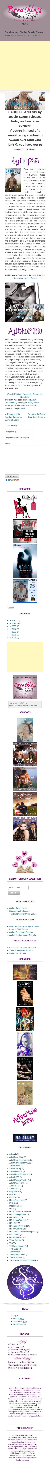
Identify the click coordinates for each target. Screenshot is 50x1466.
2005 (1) (14, 635)
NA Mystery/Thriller (17, 1226)
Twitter (18, 394)
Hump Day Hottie (16, 1200)
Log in (15, 1316)
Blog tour (13, 1194)
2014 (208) (15, 623)
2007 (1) (14, 629)
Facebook (26, 394)
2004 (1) (14, 638)
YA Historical (14, 1252)
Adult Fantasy (15, 1169)
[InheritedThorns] (25, 1030)
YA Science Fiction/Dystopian (22, 1260)
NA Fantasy (14, 1217)
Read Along (14, 1235)
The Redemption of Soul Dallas (22, 914)
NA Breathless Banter (18, 1212)
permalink (21, 408)
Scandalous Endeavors (19, 911)
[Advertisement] (25, 65)
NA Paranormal (16, 1229)
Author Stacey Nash (18, 908)
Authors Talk (14, 1186)
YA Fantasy (14, 1249)
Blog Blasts (14, 1192)
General (12, 1197)
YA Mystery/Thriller (17, 1255)
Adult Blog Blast (16, 1157)
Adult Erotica (14, 1166)
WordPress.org (19, 1324)
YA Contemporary (17, 1246)
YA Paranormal (15, 1257)
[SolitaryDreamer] (25, 815)
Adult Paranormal (16, 1183)
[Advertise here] (25, 1129)
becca (37, 35)
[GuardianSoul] (25, 840)
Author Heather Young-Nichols (22, 935)
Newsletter (25, 397)
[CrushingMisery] (25, 1055)
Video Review (15, 1240)
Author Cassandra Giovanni (21, 932)
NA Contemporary (17, 1214)
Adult (28, 400)
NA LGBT (13, 1223)
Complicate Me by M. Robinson (22, 948)
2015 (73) (14, 620)
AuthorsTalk (14, 1189)
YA (10, 1243)
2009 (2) (14, 626)
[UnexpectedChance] (25, 602)
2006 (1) (14, 632)
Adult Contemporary (18, 1163)
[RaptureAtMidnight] (25, 790)
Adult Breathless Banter (19, 1160)
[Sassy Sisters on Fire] (25, 1299)
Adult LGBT (14, 1177)
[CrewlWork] (25, 766)
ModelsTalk (14, 1206)
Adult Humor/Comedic (18, 1174)
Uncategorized (15, 1237)
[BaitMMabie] (25, 542)
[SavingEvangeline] (25, 1006)
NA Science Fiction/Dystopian (22, 1232)
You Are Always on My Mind (21, 950)
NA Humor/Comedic (18, 1220)
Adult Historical (15, 1171)
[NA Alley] (25, 1142)
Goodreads (37, 394)
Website (10, 394)
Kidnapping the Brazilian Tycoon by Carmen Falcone (13, 417)
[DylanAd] (25, 518)
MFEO (12, 1203)
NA (10, 1209)
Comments (20, 1321)
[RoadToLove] (25, 1105)
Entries (18, 1319)
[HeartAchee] (25, 741)
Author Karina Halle (17, 953)
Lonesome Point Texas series (24, 406)
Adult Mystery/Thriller (18, 1180)
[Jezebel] (25, 980)
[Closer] (25, 1080)
